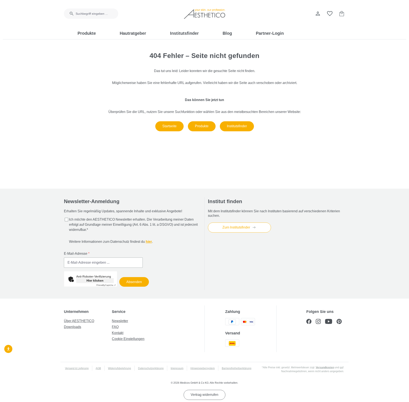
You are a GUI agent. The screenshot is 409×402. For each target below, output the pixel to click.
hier (149, 241)
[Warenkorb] (341, 13)
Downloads (72, 327)
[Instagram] (320, 322)
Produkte (202, 126)
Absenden (134, 282)
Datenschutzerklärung (151, 368)
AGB (98, 368)
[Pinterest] (341, 322)
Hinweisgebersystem (202, 368)
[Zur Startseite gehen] (204, 14)
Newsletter (120, 321)
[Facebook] (311, 322)
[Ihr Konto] (317, 13)
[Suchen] (69, 14)
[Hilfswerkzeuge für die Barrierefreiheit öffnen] (8, 348)
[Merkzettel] (329, 13)
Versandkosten (325, 367)
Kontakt (117, 333)
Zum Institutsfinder (236, 227)
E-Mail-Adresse (76, 253)
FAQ (115, 327)
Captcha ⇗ (106, 285)
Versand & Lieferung (77, 368)
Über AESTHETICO (79, 321)
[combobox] (97, 14)
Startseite (169, 126)
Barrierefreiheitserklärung (236, 368)
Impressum (177, 368)
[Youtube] (331, 322)
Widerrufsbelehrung (119, 368)
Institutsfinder (237, 126)
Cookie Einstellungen (128, 339)
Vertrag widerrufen (204, 394)
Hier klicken (95, 280)
